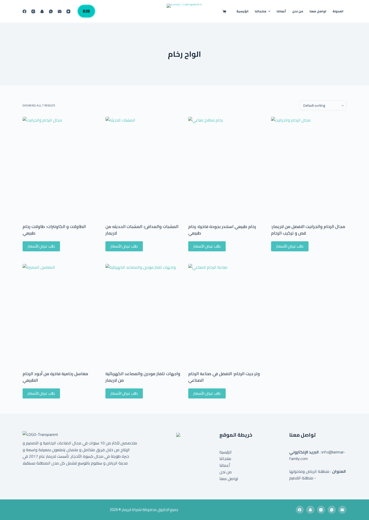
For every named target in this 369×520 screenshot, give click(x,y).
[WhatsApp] (51, 11)
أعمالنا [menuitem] (281, 11)
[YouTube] (68, 11)
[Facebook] (24, 11)
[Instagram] (33, 11)
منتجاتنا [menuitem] (260, 11)
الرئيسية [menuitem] (242, 11)
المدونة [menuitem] (338, 11)
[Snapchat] (42, 11)
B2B (86, 11)
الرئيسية (225, 452)
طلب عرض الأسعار (41, 246)
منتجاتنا (225, 458)
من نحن (225, 472)
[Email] (60, 11)
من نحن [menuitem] (297, 11)
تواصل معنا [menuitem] (318, 11)
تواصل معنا (228, 478)
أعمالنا (224, 465)
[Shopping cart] (225, 11)
